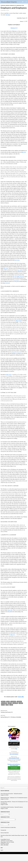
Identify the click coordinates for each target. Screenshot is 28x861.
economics (13, 701)
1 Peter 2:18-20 (18, 320)
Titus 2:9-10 (8, 374)
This (16, 748)
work (11, 704)
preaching (15, 703)
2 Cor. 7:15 (18, 351)
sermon (20, 703)
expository (4, 703)
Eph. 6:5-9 (23, 152)
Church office (21, 696)
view (7, 704)
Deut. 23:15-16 (6, 283)
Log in (2, 850)
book (8, 701)
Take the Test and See (14, 739)
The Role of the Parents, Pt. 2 (7, 711)
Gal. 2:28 (10, 610)
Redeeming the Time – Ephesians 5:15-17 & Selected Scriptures (14, 797)
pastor (9, 703)
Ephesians (3, 5)
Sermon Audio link (5, 832)
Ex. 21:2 (15, 276)
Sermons (8, 5)
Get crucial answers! (14, 754)
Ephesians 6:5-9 (14, 28)
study (3, 704)
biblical (3, 701)
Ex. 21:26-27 (16, 279)
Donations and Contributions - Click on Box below (14, 765)
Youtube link (3, 830)
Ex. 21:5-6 (17, 260)
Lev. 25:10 (20, 270)
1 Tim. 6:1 (12, 634)
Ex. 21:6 (6, 268)
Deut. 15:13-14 (20, 276)
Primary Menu (22, 3)
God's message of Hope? (14, 757)
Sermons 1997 (13, 5)
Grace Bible (8, 1)
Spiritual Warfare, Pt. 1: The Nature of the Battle (11, 716)
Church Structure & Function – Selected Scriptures (11, 793)
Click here (7, 14)
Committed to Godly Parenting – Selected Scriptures (12, 807)
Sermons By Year (20, 5)
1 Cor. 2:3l (13, 351)
